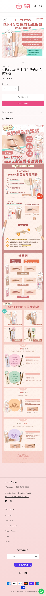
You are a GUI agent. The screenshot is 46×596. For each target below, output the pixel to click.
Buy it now (23, 104)
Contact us (9, 520)
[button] (4, 6)
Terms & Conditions (12, 526)
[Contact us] (41, 591)
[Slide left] (17, 62)
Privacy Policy (10, 531)
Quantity (5, 84)
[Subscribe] (36, 556)
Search (7, 542)
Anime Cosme (19, 591)
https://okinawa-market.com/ (17, 496)
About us (8, 515)
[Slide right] (28, 62)
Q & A (7, 536)
